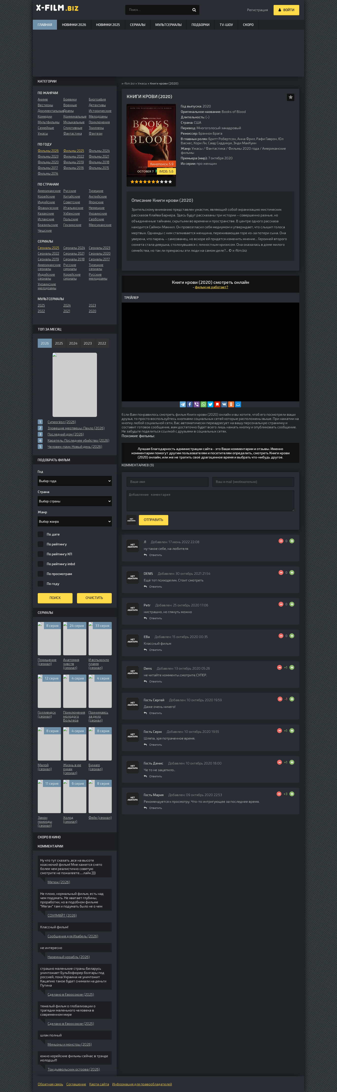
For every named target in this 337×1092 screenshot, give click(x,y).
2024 (67, 305)
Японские (96, 202)
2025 (41, 305)
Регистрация (257, 10)
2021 (66, 311)
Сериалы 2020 (100, 253)
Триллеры (96, 128)
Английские (98, 196)
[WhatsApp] (203, 404)
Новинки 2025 (108, 24)
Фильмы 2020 (48, 162)
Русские (69, 191)
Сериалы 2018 (74, 259)
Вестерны (45, 105)
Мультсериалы (168, 24)
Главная (45, 24)
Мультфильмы (48, 122)
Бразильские (48, 225)
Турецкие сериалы (96, 267)
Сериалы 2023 (99, 248)
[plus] (291, 540)
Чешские (45, 230)
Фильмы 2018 (99, 162)
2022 (41, 311)
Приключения (99, 122)
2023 (92, 305)
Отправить (153, 520)
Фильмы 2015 (99, 168)
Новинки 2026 (74, 24)
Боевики (70, 99)
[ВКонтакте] (224, 404)
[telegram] (183, 404)
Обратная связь (50, 1084)
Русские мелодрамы (98, 276)
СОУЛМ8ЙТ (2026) (62, 915)
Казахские (46, 213)
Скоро (248, 24)
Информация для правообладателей (142, 1084)
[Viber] (197, 404)
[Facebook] (190, 404)
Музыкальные (74, 122)
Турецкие (96, 191)
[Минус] (281, 540)
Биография (97, 99)
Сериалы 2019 (48, 259)
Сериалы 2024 (74, 248)
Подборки (200, 24)
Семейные (46, 128)
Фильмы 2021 (99, 156)
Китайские (71, 196)
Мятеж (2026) (59, 882)
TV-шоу (226, 24)
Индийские (46, 202)
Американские (49, 191)
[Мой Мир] (238, 404)
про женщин (207, 163)
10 (170, 182)
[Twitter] (210, 404)
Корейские (46, 196)
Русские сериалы (70, 267)
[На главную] (57, 10)
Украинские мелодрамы (47, 286)
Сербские (96, 219)
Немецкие (97, 208)
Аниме (43, 99)
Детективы (97, 105)
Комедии (45, 116)
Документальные (49, 111)
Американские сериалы (49, 267)
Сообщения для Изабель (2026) (73, 936)
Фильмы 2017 (48, 168)
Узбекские (71, 213)
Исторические (100, 111)
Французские (48, 208)
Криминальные (74, 116)
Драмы (68, 111)
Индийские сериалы (46, 276)
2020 (92, 311)
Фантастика (215, 148)
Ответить (155, 554)
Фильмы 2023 (48, 156)
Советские (71, 202)
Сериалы (137, 24)
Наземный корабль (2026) (69, 957)
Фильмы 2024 (99, 151)
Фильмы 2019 (73, 162)
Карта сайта (99, 1084)
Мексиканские (100, 225)
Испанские (46, 219)
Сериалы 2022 (48, 253)
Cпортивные (72, 128)
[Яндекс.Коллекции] (217, 404)
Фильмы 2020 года (243, 148)
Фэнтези (95, 133)
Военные (70, 105)
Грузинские (72, 225)
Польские (70, 219)
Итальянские (73, 208)
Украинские (98, 213)
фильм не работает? (211, 287)
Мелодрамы (98, 116)
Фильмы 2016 (73, 168)
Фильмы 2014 (48, 173)
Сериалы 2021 (73, 253)
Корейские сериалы (72, 276)
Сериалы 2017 (99, 259)
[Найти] (194, 10)
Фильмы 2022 (73, 156)
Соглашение (76, 1084)
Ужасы (197, 148)
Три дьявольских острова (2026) (74, 1069)
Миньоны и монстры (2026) (70, 1044)
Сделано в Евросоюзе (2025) (71, 994)
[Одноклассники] (231, 404)
